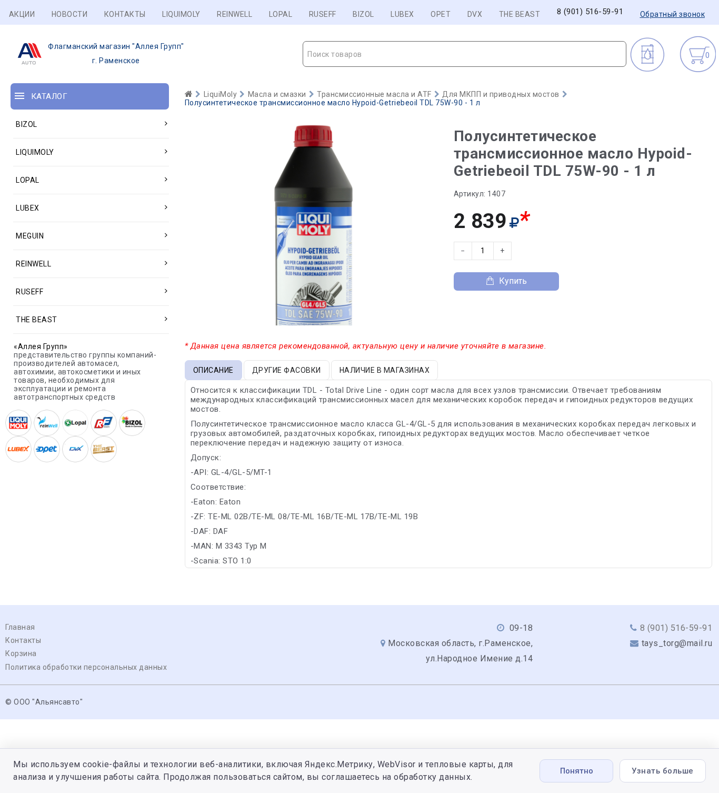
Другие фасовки (286, 370)
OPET (441, 14)
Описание (213, 370)
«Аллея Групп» (41, 346)
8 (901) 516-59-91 (590, 12)
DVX (475, 14)
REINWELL (234, 14)
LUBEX (402, 14)
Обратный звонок (672, 14)
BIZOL (363, 14)
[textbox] (464, 54)
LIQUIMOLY (181, 14)
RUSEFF (322, 14)
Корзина (21, 653)
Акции (22, 14)
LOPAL (281, 14)
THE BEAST (520, 14)
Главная (20, 627)
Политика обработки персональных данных (86, 667)
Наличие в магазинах (384, 370)
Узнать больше (663, 771)
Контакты (125, 14)
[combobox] (464, 54)
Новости (70, 14)
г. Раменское (116, 53)
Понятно (576, 771)
